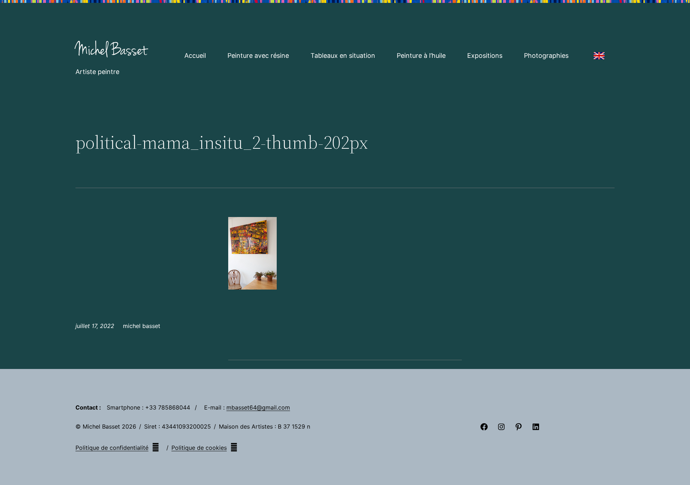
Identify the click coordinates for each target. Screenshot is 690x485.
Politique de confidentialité (111, 447)
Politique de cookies (199, 447)
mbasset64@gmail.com (258, 407)
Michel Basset (111, 50)
